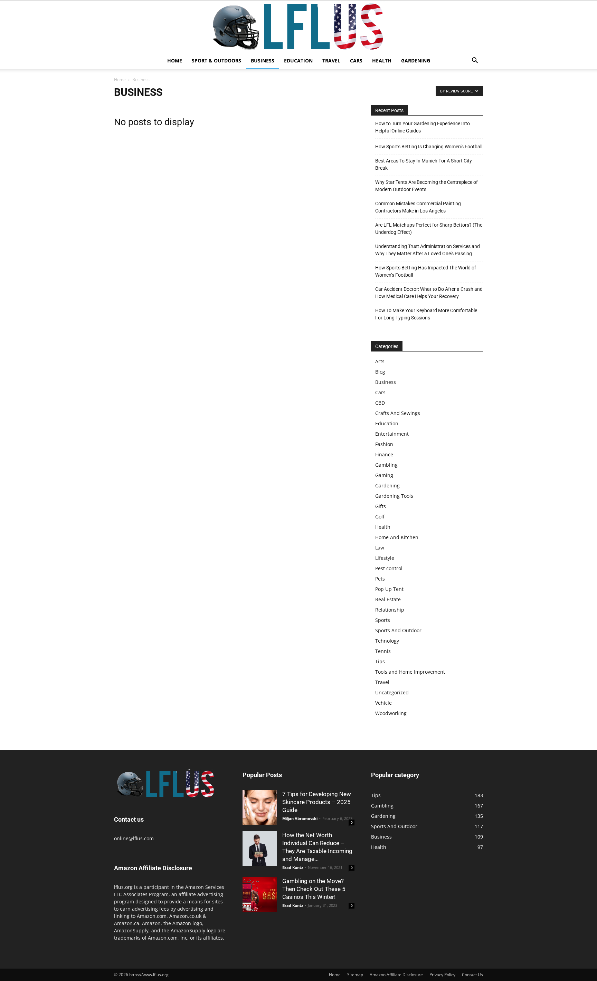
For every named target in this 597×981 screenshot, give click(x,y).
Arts (380, 361)
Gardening (415, 60)
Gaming (384, 475)
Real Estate (388, 599)
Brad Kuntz (292, 867)
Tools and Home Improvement (410, 671)
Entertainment (392, 433)
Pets (380, 578)
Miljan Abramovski (300, 818)
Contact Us (472, 975)
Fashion (384, 444)
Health (381, 60)
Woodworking (391, 713)
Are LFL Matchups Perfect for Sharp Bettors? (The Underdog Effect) (428, 228)
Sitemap (355, 975)
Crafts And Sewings (397, 413)
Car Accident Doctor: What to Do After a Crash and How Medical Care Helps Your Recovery (429, 292)
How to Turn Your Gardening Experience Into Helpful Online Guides (422, 127)
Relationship (389, 609)
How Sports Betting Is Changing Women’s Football (428, 146)
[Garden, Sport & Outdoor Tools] (298, 26)
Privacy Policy (442, 975)
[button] (474, 61)
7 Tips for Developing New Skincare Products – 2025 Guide (316, 802)
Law (379, 547)
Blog (380, 371)
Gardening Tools (394, 496)
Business (262, 60)
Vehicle (383, 703)
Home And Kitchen (396, 537)
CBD (380, 402)
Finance (384, 454)
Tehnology (387, 640)
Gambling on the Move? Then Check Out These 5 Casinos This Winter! (313, 889)
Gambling (386, 465)
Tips (380, 661)
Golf (380, 516)
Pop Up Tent (389, 589)
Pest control (388, 568)
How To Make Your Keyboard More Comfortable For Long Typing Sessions (426, 314)
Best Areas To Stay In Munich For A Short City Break (423, 164)
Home (174, 60)
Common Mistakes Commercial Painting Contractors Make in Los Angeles (418, 207)
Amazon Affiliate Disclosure (396, 975)
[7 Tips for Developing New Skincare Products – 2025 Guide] (260, 807)
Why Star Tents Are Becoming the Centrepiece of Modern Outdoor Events (426, 185)
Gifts (380, 506)
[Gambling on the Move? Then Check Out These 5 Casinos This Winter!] (260, 894)
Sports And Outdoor (398, 630)
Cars (356, 60)
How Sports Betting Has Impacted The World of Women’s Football (425, 271)
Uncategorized (392, 692)
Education (298, 60)
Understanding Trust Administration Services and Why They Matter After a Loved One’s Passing (427, 250)
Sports (382, 620)
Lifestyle (384, 558)
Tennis (383, 651)
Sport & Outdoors (216, 60)
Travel (331, 60)
